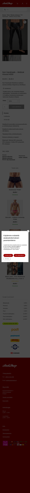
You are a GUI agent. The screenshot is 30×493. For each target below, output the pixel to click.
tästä (17, 246)
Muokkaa (7, 258)
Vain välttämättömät (19, 255)
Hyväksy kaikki (8, 255)
